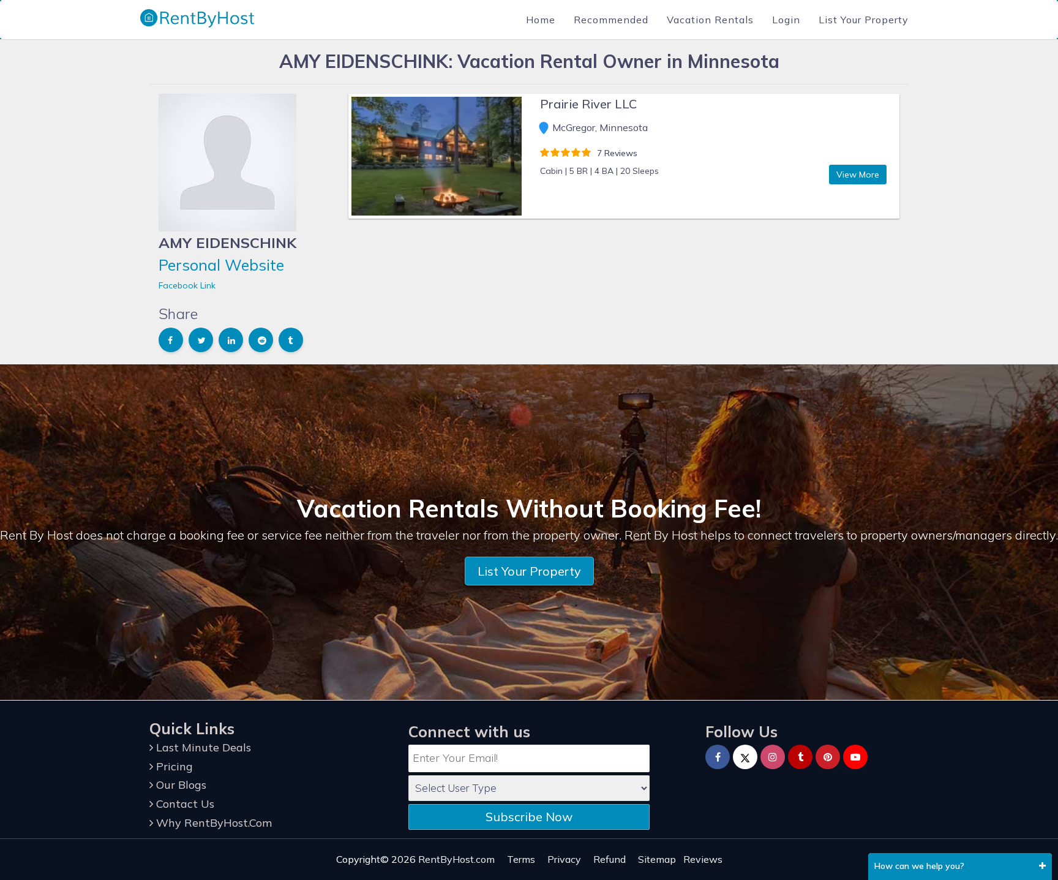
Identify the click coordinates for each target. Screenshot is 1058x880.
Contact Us (183, 804)
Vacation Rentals (710, 19)
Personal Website (221, 264)
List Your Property (864, 19)
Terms (521, 859)
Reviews (702, 859)
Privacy (564, 859)
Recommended (611, 19)
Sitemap (657, 859)
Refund (609, 859)
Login (786, 19)
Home (540, 19)
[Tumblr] (800, 757)
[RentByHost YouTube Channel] (855, 757)
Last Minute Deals (202, 747)
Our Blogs (179, 785)
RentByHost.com (456, 859)
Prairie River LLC (588, 103)
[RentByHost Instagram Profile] (772, 757)
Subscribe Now (529, 816)
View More (857, 174)
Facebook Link (187, 285)
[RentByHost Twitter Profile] (745, 757)
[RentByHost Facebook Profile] (717, 757)
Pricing (173, 766)
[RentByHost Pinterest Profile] (828, 757)
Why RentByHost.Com (212, 823)
